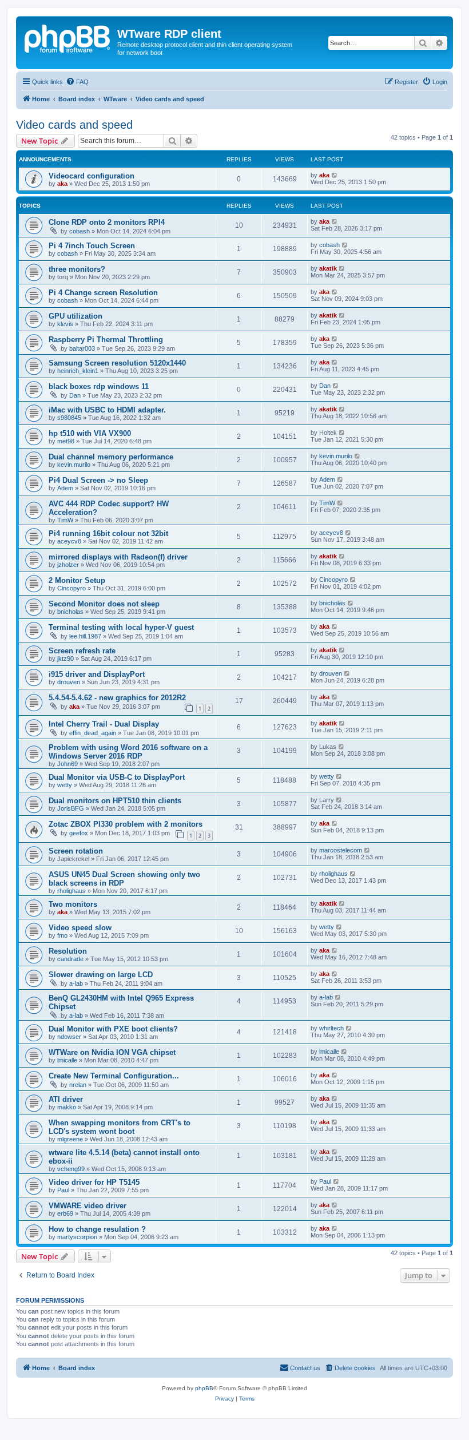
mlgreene (70, 1139)
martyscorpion (77, 1236)
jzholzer (68, 564)
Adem (65, 488)
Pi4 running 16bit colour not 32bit (108, 533)
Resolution (68, 951)
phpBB (204, 1388)
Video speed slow (80, 927)
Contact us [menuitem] (305, 1367)
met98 (65, 441)
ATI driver (66, 1099)
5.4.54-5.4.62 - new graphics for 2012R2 (117, 697)
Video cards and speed (74, 124)
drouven (68, 682)
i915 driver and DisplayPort (97, 674)
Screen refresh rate (82, 650)
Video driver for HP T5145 (94, 1182)
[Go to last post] (335, 175)
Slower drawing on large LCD (101, 974)
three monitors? (77, 269)
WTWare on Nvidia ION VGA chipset (112, 1052)
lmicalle (67, 1060)
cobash (79, 231)
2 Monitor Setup (77, 580)
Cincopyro (71, 588)
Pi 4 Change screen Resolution (103, 292)
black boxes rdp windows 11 (99, 386)
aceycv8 (69, 541)
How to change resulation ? (97, 1229)
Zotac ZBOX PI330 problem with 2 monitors (125, 824)
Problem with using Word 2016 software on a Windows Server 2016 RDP (128, 751)
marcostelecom (340, 850)
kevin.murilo (73, 464)
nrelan (77, 1084)
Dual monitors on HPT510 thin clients (115, 800)
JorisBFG (70, 808)
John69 (67, 763)
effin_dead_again (92, 732)
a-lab (76, 983)
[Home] (68, 37)
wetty (64, 785)
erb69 (65, 1213)
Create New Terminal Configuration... (114, 1076)
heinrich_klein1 (77, 370)
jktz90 (65, 658)
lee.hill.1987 (85, 636)
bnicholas (70, 611)
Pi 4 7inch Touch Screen (92, 245)
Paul (63, 1190)
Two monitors (73, 904)
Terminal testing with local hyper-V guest (121, 627)
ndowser (69, 1036)
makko (66, 1107)
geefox (78, 833)
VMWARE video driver (87, 1205)
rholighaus (71, 890)
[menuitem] (77, 82)
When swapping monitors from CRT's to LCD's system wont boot (119, 1127)
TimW (65, 520)
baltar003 (82, 348)
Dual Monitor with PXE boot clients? (113, 1029)
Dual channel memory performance (111, 457)
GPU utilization (75, 316)
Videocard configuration (91, 176)
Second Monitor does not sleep (104, 604)
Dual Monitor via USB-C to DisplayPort (117, 777)
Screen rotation (76, 851)
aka (62, 183)
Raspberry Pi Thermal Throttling (106, 339)
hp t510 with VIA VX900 (90, 433)
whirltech (331, 1028)
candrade (70, 958)
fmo (62, 935)
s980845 (69, 417)
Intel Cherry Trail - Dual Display (104, 724)
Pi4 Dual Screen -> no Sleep (98, 480)
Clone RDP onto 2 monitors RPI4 (107, 222)
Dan (75, 395)
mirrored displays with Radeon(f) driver (118, 557)
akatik (328, 268)
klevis (65, 323)
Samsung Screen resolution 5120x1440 (117, 363)
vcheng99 (71, 1168)
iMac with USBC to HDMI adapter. (107, 410)
